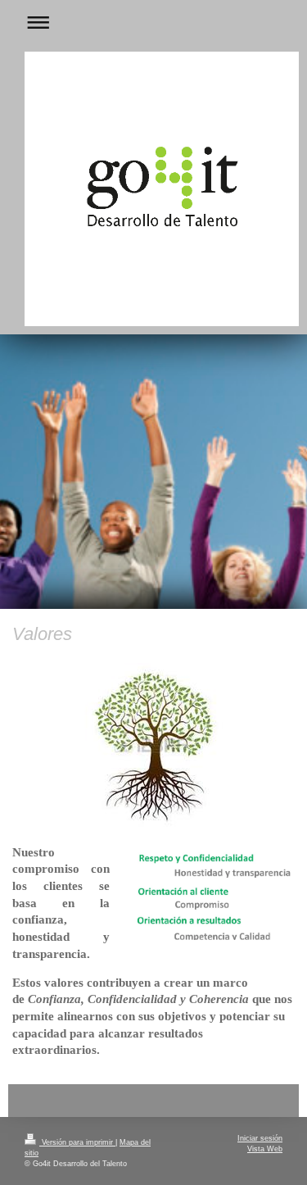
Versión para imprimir (77, 1142)
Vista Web (264, 1149)
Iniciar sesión (259, 1138)
